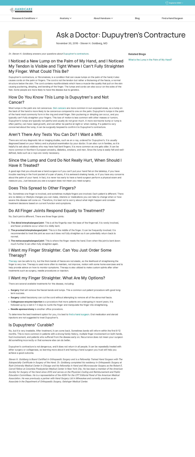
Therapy (13, 261)
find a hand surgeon (79, 314)
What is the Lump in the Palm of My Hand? (150, 59)
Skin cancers (59, 108)
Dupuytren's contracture (75, 53)
